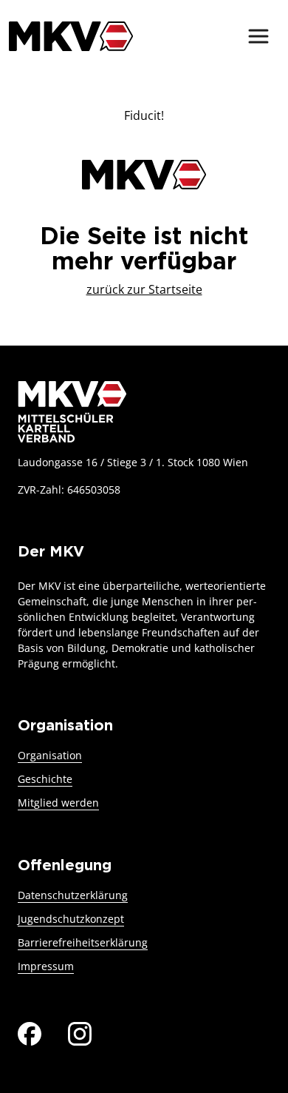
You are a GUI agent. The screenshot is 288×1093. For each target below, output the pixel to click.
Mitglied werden (58, 803)
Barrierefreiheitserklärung (83, 942)
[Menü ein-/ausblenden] (258, 36)
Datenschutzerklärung (73, 895)
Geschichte (45, 779)
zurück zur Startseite (144, 289)
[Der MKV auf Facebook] (29, 1032)
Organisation (50, 755)
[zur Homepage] (71, 36)
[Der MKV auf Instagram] (80, 1032)
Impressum (46, 966)
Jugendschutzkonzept (71, 919)
